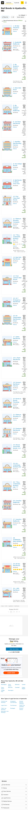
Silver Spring (9, 685)
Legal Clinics (4, 705)
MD (6, 606)
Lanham (23, 684)
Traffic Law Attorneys (3, 709)
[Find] (22, 2)
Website (15, 31)
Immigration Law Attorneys (13, 702)
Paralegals (12, 708)
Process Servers (21, 709)
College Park (3, 691)
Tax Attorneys (13, 705)
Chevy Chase (2, 688)
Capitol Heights (23, 688)
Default (23, 15)
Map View (6, 17)
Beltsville (10, 687)
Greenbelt (17, 687)
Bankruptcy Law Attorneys (5, 712)
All (13, 17)
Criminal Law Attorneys (4, 702)
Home (2, 606)
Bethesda (17, 684)
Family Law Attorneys (22, 706)
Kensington (10, 690)
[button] (26, 2)
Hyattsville (11, 606)
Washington (3, 684)
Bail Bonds (15, 29)
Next (19, 612)
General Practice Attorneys (21, 702)
